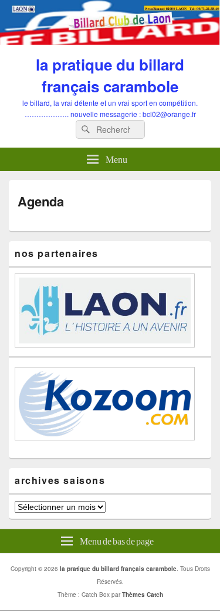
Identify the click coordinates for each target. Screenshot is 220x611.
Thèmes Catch (142, 594)
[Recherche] (84, 129)
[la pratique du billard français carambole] (110, 41)
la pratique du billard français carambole (110, 75)
